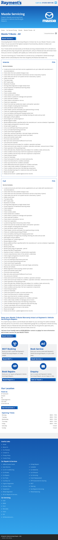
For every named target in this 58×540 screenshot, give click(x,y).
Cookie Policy (6, 458)
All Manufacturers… (8, 517)
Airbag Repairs (35, 464)
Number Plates (7, 486)
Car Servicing (34, 475)
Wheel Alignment (7, 491)
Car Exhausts (34, 472)
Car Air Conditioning (8, 469)
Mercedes (5, 508)
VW (4, 514)
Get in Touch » (37, 380)
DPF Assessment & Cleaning (38, 480)
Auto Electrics (6, 467)
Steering (33, 486)
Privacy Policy (6, 455)
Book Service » (37, 359)
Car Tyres (5, 478)
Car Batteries (34, 469)
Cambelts (33, 467)
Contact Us (6, 452)
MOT (32, 483)
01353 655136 (44, 3)
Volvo (4, 511)
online (39, 330)
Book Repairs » (9, 380)
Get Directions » (8, 408)
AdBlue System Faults (9, 464)
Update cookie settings (7, 538)
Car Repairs (6, 475)
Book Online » (7, 38)
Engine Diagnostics (8, 483)
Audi (4, 500)
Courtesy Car (6, 480)
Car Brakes (6, 472)
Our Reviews (6, 450)
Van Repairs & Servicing (37, 489)
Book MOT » (7, 359)
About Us (5, 447)
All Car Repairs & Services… (10, 494)
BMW (4, 503)
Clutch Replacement (36, 478)
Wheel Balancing (35, 491)
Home (4, 444)
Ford (4, 506)
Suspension (6, 489)
